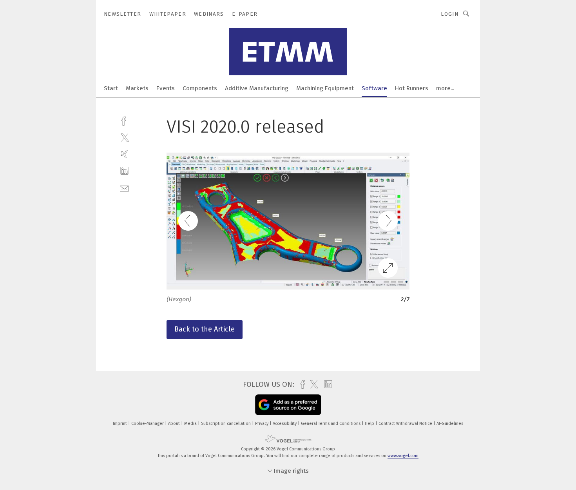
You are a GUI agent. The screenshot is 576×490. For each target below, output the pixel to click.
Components (200, 88)
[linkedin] (124, 171)
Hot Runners (411, 88)
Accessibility (285, 423)
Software (374, 88)
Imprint (120, 423)
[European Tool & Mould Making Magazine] (111, 87)
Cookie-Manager (148, 423)
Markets (137, 88)
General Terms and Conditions (331, 423)
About (174, 423)
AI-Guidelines (450, 423)
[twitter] (124, 137)
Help (370, 423)
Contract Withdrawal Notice (406, 423)
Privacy (262, 423)
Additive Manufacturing (256, 88)
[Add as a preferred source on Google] (288, 404)
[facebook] (124, 120)
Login (449, 14)
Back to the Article (204, 329)
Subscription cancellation (226, 423)
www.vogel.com (403, 455)
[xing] (124, 154)
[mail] (124, 188)
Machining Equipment (325, 88)
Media (191, 423)
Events (165, 88)
